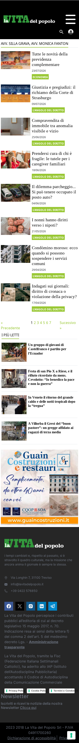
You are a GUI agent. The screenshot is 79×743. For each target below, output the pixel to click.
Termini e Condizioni (64, 690)
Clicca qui (28, 707)
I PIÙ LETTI (10, 335)
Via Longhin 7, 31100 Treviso (31, 577)
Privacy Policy (16, 690)
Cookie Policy (38, 690)
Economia (40, 77)
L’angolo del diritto (48, 110)
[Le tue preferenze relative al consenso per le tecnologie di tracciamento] (71, 735)
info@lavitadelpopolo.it (27, 584)
